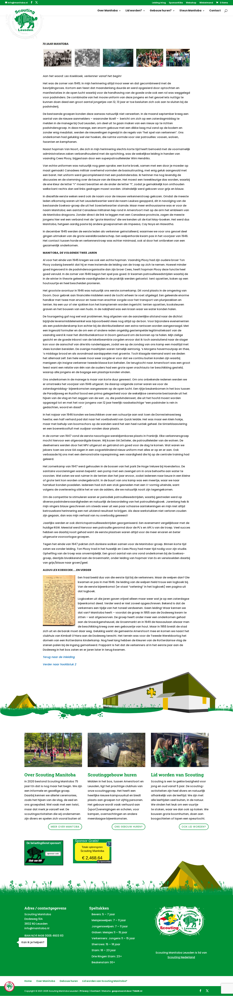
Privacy (84, 991)
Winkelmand (206, 3)
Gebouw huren (69, 981)
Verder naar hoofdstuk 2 (59, 664)
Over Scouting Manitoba (50, 775)
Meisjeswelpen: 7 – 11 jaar (109, 920)
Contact (215, 10)
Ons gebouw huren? (128, 826)
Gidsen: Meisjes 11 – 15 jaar (109, 932)
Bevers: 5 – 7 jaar (103, 914)
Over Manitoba (107, 10)
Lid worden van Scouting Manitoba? (104, 981)
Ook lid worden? (194, 826)
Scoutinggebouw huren (112, 775)
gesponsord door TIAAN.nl (127, 991)
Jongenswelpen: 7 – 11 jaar (110, 926)
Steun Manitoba (190, 10)
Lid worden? (134, 10)
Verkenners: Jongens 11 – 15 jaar (113, 938)
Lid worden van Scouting (177, 775)
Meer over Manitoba (65, 826)
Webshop (191, 3)
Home (28, 981)
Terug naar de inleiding (59, 657)
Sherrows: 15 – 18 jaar (106, 944)
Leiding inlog (159, 3)
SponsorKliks (176, 3)
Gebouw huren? (161, 10)
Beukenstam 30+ (103, 962)
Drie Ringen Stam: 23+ (107, 956)
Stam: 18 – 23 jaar (104, 950)
